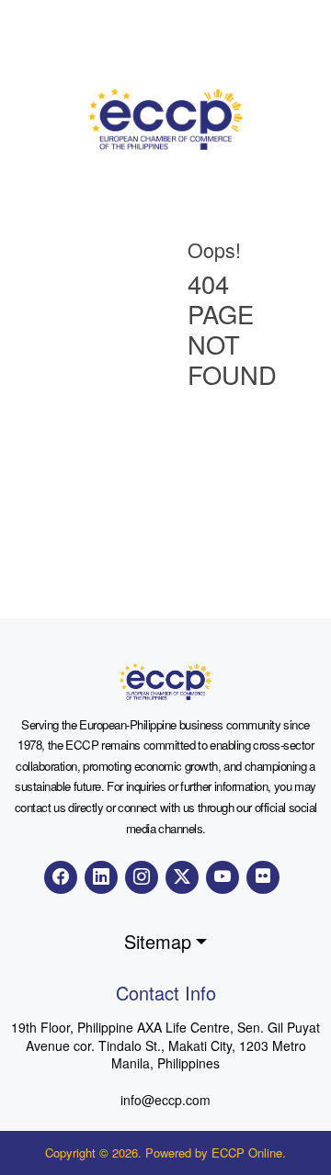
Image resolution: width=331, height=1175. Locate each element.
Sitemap (157, 941)
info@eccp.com (165, 1099)
